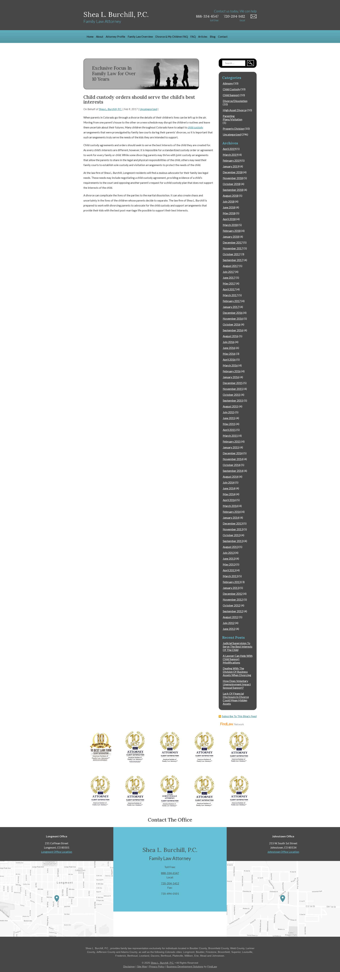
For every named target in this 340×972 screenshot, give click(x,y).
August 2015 (230, 406)
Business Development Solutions (185, 966)
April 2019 (229, 148)
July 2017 (228, 271)
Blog (213, 36)
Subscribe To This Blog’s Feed (239, 716)
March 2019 (230, 154)
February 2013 (232, 582)
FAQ (193, 36)
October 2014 (231, 464)
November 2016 (233, 318)
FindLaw (212, 966)
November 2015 (233, 388)
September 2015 (233, 400)
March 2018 (230, 225)
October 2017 (231, 254)
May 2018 (229, 213)
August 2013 (230, 546)
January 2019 (231, 166)
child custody (195, 127)
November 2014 (233, 459)
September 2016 (233, 330)
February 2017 (232, 301)
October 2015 (231, 394)
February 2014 (232, 511)
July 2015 (228, 412)
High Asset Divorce (234, 110)
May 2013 (229, 564)
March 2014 (230, 505)
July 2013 (228, 552)
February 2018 (232, 230)
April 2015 (229, 429)
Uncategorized (148, 109)
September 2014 (233, 470)
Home (90, 36)
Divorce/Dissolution (235, 101)
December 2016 (233, 312)
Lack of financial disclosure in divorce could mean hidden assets (236, 698)
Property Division (233, 128)
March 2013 (230, 576)
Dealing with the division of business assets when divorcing (237, 672)
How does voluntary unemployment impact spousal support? (237, 684)
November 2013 (233, 529)
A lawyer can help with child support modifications (238, 659)
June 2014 (229, 488)
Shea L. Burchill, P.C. (110, 109)
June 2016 (229, 347)
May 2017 (229, 283)
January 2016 (231, 377)
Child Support (231, 95)
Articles (202, 36)
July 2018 (228, 201)
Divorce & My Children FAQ (171, 36)
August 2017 (230, 265)
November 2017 (233, 248)
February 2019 (232, 160)
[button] (336, 946)
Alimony (228, 83)
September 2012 (233, 611)
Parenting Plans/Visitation (232, 117)
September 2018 (233, 189)
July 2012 (228, 623)
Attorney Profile (115, 36)
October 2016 (231, 324)
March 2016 (230, 365)
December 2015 (233, 383)
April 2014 (229, 500)
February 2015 (232, 441)
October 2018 (231, 184)
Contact (223, 36)
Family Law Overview (140, 36)
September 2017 (233, 260)
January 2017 (231, 306)
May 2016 (229, 353)
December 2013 (233, 523)
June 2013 (229, 558)
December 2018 (233, 172)
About (99, 36)
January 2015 (231, 447)
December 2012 (233, 593)
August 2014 (230, 476)
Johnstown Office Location (283, 851)
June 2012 (229, 628)
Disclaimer (129, 966)
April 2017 (229, 289)
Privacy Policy (157, 966)
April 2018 (229, 219)
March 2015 (230, 435)
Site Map (142, 966)
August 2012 (230, 617)
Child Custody (231, 89)
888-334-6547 (207, 16)
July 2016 (228, 342)
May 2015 (229, 424)
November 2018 (233, 178)
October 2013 (231, 535)
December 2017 (233, 242)
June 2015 (229, 418)
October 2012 (231, 605)
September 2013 (233, 541)
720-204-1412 (234, 16)
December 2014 (233, 453)
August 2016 (230, 336)
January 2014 (231, 517)
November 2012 (233, 599)
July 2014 (228, 482)
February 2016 (232, 371)
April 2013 (229, 570)
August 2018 (230, 195)
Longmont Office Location (56, 851)
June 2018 (229, 207)
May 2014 (229, 494)
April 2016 (229, 359)
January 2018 (231, 236)
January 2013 (231, 587)
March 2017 (230, 295)
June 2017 (229, 277)
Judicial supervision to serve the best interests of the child (237, 646)
